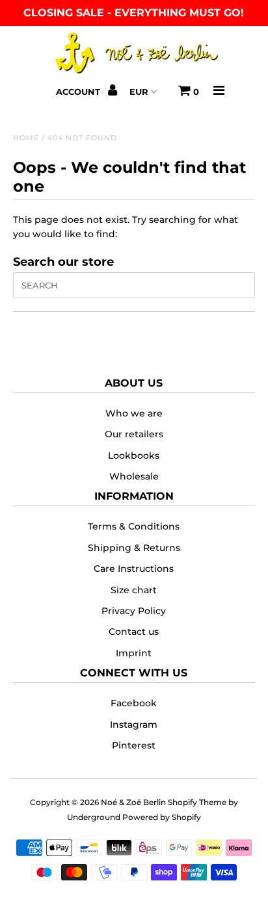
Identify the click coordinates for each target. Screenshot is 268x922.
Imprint (134, 653)
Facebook (134, 703)
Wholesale (134, 476)
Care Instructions (134, 568)
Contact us (134, 631)
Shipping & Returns (134, 548)
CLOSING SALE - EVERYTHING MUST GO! (133, 12)
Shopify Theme (197, 802)
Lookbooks (133, 455)
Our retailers (134, 434)
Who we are (134, 413)
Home (26, 137)
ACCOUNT (79, 91)
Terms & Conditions (134, 526)
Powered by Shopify (161, 817)
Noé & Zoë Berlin (133, 802)
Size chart (134, 590)
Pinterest (133, 745)
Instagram (133, 724)
